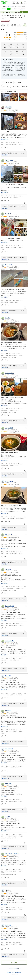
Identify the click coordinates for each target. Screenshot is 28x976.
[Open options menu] (26, 107)
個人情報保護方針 (16, 972)
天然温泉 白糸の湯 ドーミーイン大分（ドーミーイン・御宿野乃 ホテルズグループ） (11, 17)
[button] (5, 97)
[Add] (25, 16)
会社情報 (9, 972)
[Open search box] (3, 82)
